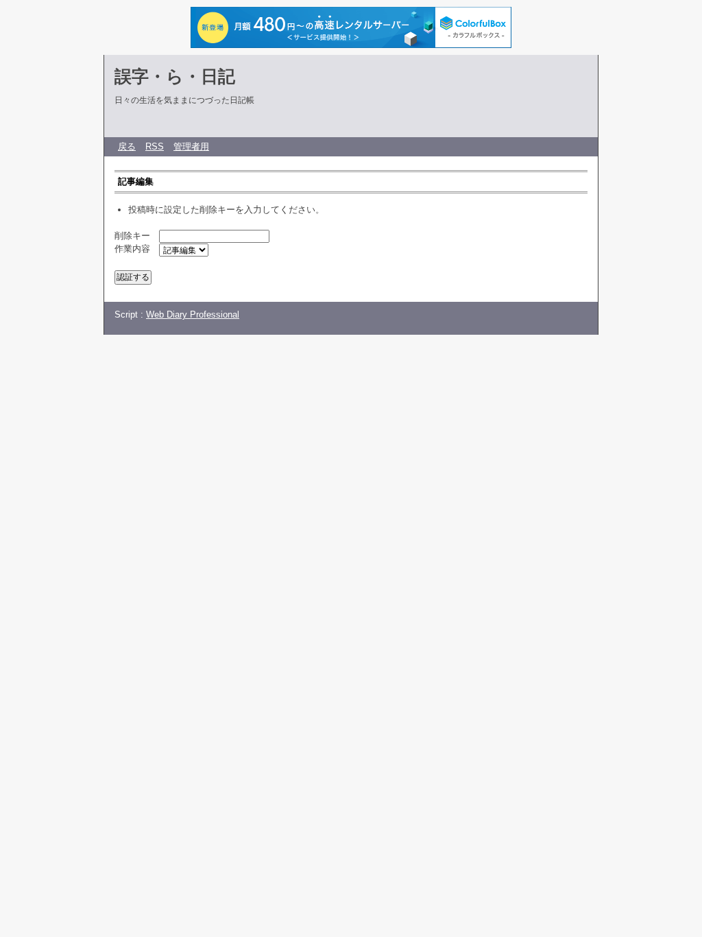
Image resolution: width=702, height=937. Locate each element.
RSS (154, 146)
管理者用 (191, 146)
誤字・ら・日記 (174, 76)
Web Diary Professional (192, 314)
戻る (127, 146)
